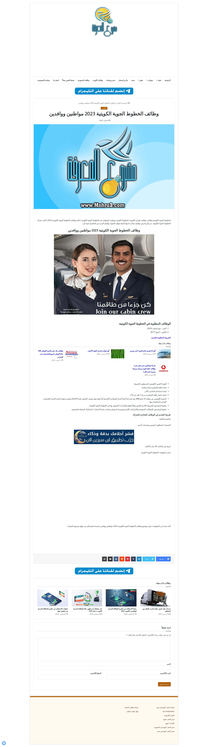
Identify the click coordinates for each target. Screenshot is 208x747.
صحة (133, 80)
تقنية (159, 80)
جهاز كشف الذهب (132, 711)
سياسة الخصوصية (44, 80)
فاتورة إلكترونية (169, 715)
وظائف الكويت (98, 80)
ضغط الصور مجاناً (68, 80)
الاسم (169, 664)
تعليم (141, 80)
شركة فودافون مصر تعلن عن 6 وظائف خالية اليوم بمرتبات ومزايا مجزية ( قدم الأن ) (144, 368)
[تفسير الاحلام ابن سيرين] (104, 437)
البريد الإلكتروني (165, 673)
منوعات (150, 80)
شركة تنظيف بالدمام (131, 707)
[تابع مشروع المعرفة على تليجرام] (104, 91)
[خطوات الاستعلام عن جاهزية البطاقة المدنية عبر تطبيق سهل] (52, 598)
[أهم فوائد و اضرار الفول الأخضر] (117, 353)
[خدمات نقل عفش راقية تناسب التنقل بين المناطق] (155, 598)
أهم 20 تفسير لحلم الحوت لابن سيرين (143, 351)
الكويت (118, 103)
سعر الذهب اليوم (168, 719)
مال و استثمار (123, 80)
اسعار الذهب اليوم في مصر (165, 707)
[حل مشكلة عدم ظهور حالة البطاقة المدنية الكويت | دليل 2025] (87, 598)
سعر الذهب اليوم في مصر (165, 731)
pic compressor (168, 711)
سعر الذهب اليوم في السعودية (164, 727)
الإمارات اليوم (169, 723)
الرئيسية (167, 80)
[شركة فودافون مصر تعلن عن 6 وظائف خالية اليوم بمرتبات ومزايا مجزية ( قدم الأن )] (164, 368)
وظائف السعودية (83, 80)
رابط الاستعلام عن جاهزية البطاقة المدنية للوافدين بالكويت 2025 (122, 610)
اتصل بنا (56, 80)
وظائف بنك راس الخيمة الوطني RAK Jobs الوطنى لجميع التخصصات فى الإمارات (50, 354)
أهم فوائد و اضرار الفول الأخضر (98, 351)
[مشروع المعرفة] (104, 22)
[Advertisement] (104, 57)
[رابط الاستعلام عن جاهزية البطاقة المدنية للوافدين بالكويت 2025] (121, 598)
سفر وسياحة (110, 80)
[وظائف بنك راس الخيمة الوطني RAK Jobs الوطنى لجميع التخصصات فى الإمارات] (71, 353)
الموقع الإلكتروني (95, 673)
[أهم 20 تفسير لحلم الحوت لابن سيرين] (164, 353)
